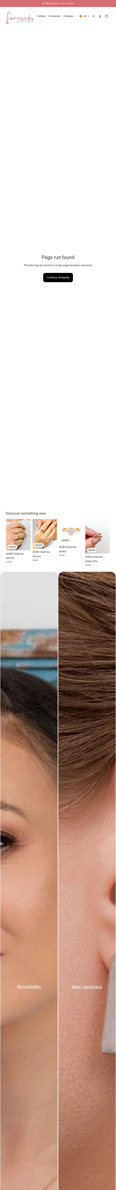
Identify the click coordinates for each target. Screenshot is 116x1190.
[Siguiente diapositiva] (27, 534)
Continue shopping (58, 277)
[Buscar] (93, 16)
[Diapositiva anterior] (9, 534)
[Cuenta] (100, 16)
